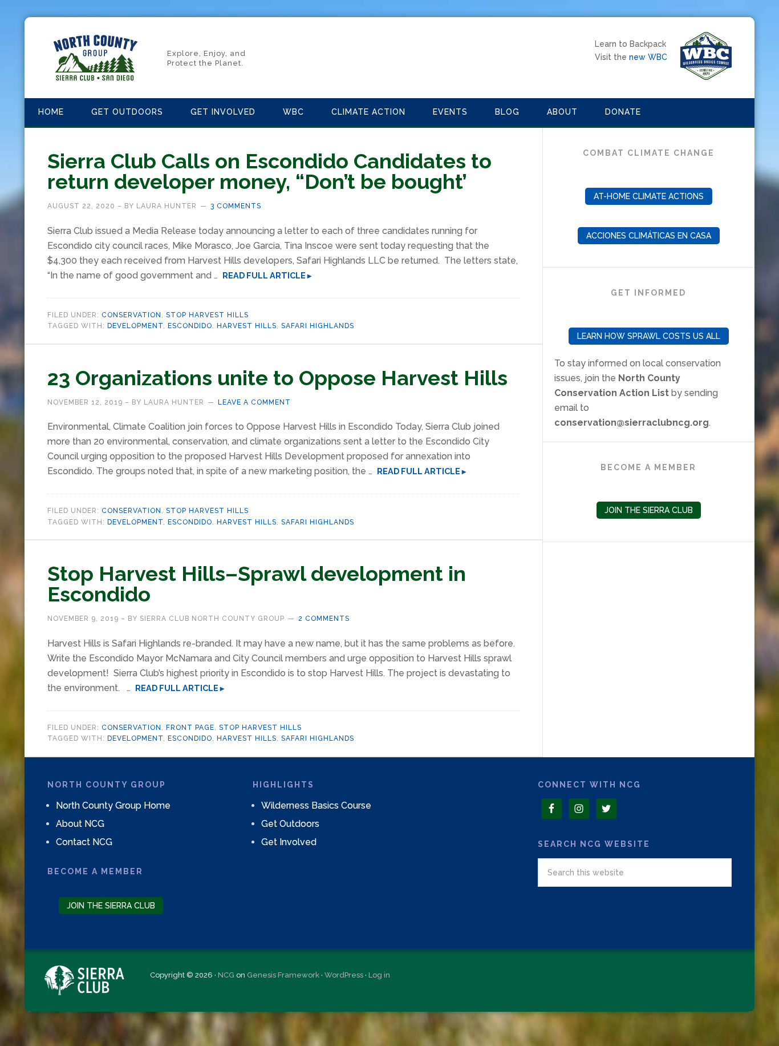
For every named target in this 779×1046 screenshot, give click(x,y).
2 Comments (324, 619)
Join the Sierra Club (648, 510)
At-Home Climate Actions (649, 196)
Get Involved (289, 842)
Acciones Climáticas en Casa (648, 235)
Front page (190, 728)
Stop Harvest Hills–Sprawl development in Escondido (256, 584)
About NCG (80, 823)
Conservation (131, 315)
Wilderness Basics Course (316, 805)
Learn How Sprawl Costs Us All (648, 336)
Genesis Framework (283, 975)
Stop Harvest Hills (207, 315)
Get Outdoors (290, 823)
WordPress (343, 975)
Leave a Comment (254, 402)
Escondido (190, 326)
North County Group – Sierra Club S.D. (95, 57)
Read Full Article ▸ (266, 275)
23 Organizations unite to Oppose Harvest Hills (277, 378)
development (135, 326)
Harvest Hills (247, 326)
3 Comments (235, 206)
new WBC (648, 57)
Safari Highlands (317, 326)
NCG (226, 975)
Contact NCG (84, 842)
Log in (379, 975)
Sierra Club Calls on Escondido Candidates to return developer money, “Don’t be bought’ (269, 171)
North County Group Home (113, 805)
